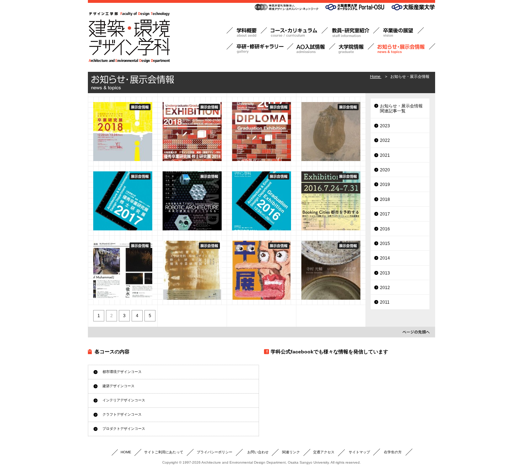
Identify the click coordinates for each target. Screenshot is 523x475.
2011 (385, 302)
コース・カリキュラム (297, 32)
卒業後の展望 (401, 32)
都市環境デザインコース (122, 372)
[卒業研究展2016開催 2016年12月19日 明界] (261, 200)
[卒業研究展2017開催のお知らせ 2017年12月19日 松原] (261, 131)
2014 (385, 258)
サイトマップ (359, 452)
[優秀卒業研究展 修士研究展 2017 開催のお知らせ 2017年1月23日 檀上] (122, 200)
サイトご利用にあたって (163, 452)
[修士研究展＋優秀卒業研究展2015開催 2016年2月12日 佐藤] (192, 270)
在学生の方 (393, 452)
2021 (385, 155)
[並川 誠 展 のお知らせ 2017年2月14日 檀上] (330, 131)
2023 (385, 125)
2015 (385, 243)
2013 (385, 273)
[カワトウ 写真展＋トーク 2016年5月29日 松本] (122, 270)
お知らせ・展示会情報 (404, 48)
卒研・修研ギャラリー (260, 48)
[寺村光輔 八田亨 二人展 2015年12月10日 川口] (330, 270)
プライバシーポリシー (214, 452)
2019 (385, 184)
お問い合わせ (258, 452)
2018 (385, 199)
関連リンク (291, 452)
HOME (126, 452)
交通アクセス (323, 452)
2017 (385, 214)
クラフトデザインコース (122, 414)
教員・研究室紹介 (353, 32)
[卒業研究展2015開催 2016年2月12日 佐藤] (261, 270)
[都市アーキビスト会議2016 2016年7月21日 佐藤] (330, 200)
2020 (385, 169)
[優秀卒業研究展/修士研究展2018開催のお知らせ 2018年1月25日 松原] (192, 131)
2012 (385, 287)
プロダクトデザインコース (123, 429)
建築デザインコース (118, 386)
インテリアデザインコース (123, 400)
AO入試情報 (314, 48)
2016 (385, 228)
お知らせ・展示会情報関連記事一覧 (401, 108)
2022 (385, 140)
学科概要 (247, 32)
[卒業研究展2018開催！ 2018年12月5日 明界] (122, 131)
